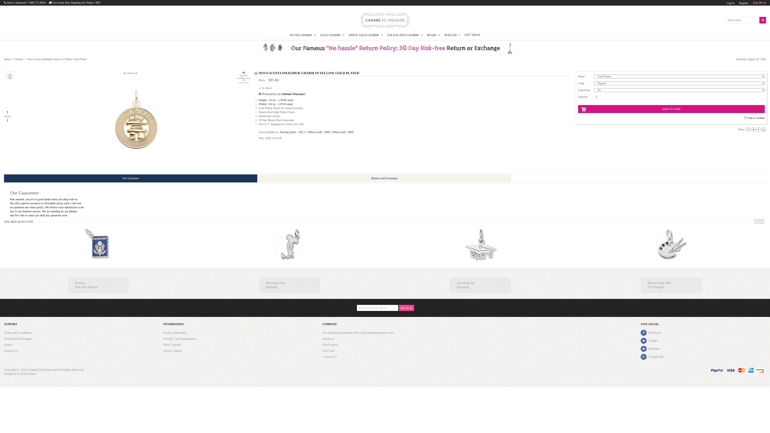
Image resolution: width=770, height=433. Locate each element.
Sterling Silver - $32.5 (292, 132)
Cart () (759, 2)
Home (8, 59)
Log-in (730, 3)
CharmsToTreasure (40, 369)
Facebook (654, 332)
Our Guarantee (130, 178)
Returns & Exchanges (18, 338)
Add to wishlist (756, 117)
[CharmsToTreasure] (385, 20)
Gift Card (328, 350)
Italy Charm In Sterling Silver (290, 252)
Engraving (584, 90)
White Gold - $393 (343, 132)
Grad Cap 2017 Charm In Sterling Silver (481, 252)
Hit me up (406, 308)
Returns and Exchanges (384, 178)
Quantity (583, 96)
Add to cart (671, 109)
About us (328, 338)
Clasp (581, 83)
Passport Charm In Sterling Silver (98, 252)
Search (8, 344)
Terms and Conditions (18, 332)
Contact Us (329, 356)
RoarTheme (28, 373)
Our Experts (330, 344)
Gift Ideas (472, 34)
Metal (581, 76)
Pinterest (653, 348)
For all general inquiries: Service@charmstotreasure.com (358, 332)
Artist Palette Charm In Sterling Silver (672, 252)
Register (743, 3)
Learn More (243, 83)
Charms (19, 59)
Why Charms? (172, 344)
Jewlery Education (175, 332)
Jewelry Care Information (179, 338)
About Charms (172, 350)
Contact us (10, 350)
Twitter (653, 340)
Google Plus (656, 356)
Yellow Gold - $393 (318, 132)
